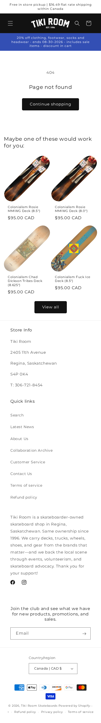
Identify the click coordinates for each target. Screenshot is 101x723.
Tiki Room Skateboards (39, 705)
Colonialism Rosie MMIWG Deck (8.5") (24, 209)
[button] (10, 23)
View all (50, 306)
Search (17, 415)
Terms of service (26, 485)
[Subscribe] (84, 633)
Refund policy (23, 497)
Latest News (22, 426)
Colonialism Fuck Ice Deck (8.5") (72, 279)
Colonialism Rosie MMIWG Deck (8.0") (71, 209)
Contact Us (21, 473)
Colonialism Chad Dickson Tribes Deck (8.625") (25, 281)
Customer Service (27, 462)
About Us (19, 438)
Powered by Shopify (74, 705)
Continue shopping (50, 104)
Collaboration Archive (31, 450)
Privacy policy (52, 712)
